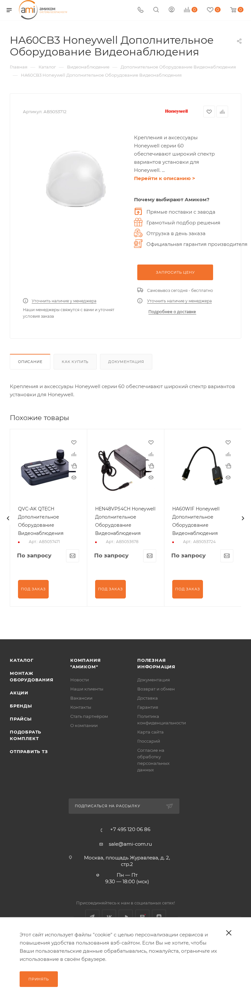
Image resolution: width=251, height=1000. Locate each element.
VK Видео (126, 917)
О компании (84, 725)
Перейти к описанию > (164, 178)
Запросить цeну (175, 272)
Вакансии (81, 698)
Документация (126, 361)
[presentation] (8, 518)
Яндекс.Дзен (159, 917)
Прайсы (21, 718)
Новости (79, 679)
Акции (19, 692)
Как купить (75, 361)
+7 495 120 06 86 (130, 829)
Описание (30, 361)
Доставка (147, 698)
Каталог (22, 660)
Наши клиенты (86, 688)
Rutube (142, 917)
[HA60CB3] (75, 179)
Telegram (92, 917)
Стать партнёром (89, 716)
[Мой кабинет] (172, 10)
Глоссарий (148, 741)
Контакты (80, 707)
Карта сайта (150, 732)
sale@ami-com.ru (130, 844)
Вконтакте (109, 917)
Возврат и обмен (156, 688)
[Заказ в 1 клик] (74, 466)
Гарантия (147, 707)
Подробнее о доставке (172, 311)
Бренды (21, 705)
